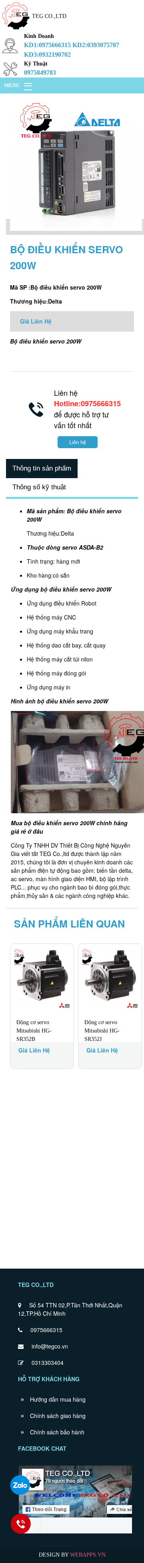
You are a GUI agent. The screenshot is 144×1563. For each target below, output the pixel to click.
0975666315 (46, 1330)
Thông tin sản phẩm (41, 468)
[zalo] (20, 1485)
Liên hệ (77, 442)
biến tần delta (114, 870)
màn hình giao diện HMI (66, 879)
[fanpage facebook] (78, 1533)
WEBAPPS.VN (88, 1555)
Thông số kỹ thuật (39, 487)
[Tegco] (16, 30)
